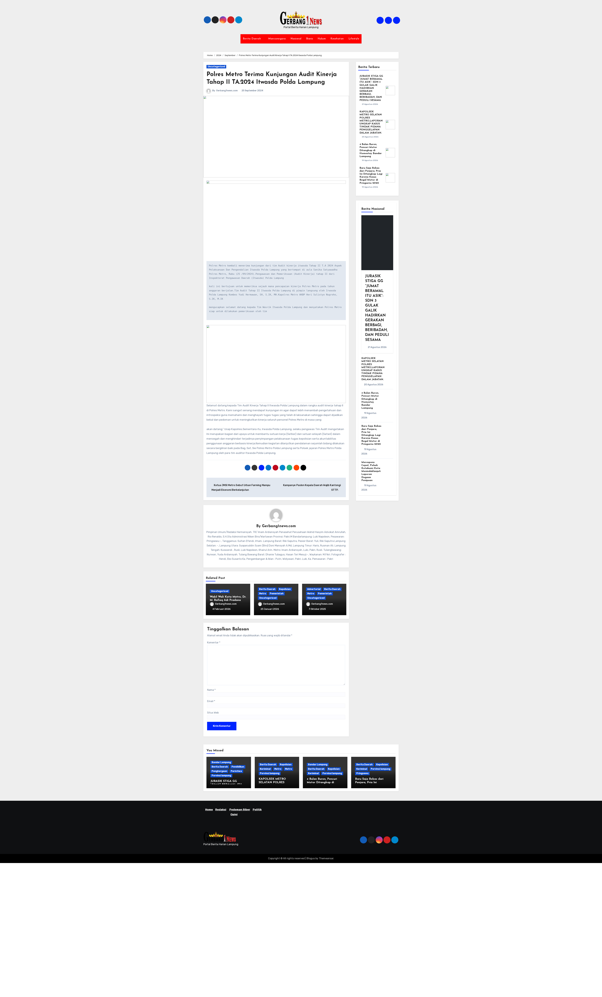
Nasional (295, 38)
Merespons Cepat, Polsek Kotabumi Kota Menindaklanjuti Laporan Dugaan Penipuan (371, 471)
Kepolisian (285, 589)
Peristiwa (236, 771)
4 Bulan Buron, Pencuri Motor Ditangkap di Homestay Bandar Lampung (370, 150)
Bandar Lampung (221, 762)
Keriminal (265, 769)
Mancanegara (277, 38)
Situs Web (213, 712)
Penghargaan (219, 771)
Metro (262, 593)
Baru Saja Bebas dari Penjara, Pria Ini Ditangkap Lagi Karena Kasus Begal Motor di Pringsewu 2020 (371, 435)
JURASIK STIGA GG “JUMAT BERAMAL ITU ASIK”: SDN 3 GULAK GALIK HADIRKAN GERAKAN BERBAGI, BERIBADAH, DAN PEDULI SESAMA (371, 88)
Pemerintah (276, 593)
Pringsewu (362, 773)
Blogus (311, 858)
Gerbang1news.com (227, 90)
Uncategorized (216, 66)
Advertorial (313, 589)
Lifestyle (354, 38)
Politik (257, 809)
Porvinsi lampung (221, 775)
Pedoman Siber (239, 809)
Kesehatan (337, 38)
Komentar (213, 642)
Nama (211, 689)
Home (209, 809)
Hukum (322, 38)
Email (211, 701)
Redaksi (220, 809)
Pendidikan (238, 766)
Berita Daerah (252, 38)
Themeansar (326, 858)
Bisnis (309, 38)
